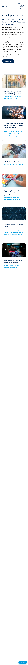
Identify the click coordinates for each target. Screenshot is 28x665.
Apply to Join (8, 61)
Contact (23, 662)
